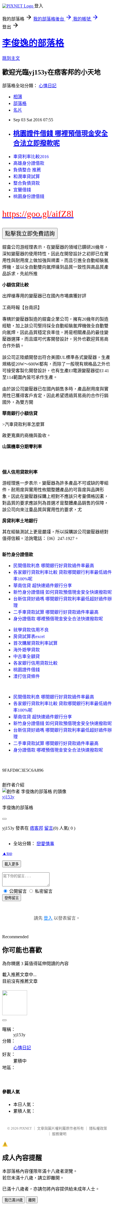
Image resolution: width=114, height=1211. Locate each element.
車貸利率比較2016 (31, 156)
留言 (48, 828)
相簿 (17, 96)
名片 (17, 110)
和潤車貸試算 (26, 176)
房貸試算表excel (29, 636)
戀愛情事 (45, 843)
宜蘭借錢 (22, 189)
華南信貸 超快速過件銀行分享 (42, 585)
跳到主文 (11, 58)
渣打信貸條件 (26, 676)
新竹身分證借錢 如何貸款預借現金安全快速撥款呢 (62, 592)
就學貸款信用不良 (31, 630)
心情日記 (47, 85)
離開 (31, 1200)
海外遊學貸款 (26, 649)
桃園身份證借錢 (28, 196)
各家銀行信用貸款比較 (35, 663)
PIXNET (25, 1128)
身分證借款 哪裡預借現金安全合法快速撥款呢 (58, 618)
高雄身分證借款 (28, 163)
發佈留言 (11, 898)
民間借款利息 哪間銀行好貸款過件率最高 (53, 565)
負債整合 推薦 (27, 170)
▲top (7, 853)
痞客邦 (36, 828)
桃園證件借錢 (26, 669)
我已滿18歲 (13, 1200)
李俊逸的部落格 (33, 43)
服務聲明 (59, 1134)
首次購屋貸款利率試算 (35, 643)
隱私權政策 (98, 1128)
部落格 (20, 103)
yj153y (8, 797)
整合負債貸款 (26, 183)
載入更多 (11, 864)
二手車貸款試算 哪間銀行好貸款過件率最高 (56, 612)
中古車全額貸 (26, 656)
